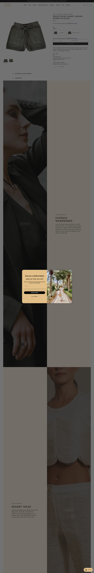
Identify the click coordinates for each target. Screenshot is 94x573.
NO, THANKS (35, 296)
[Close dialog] (70, 271)
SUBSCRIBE (34, 292)
